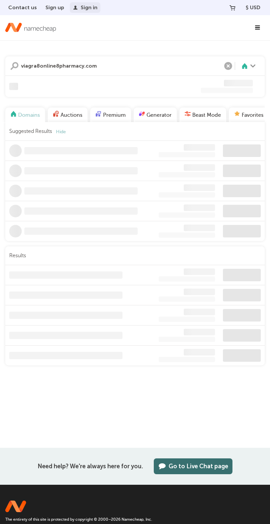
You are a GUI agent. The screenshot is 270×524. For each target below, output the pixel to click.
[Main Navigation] (257, 27)
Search (14, 66)
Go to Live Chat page (198, 466)
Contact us (22, 7)
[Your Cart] (232, 7)
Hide (61, 131)
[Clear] (228, 66)
